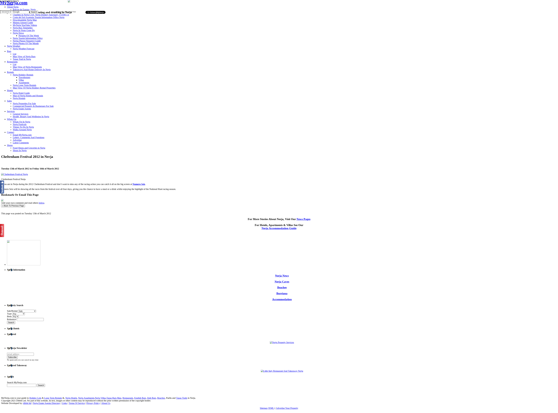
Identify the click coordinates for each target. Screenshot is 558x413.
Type (9, 313)
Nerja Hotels (71, 398)
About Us (105, 403)
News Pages (303, 219)
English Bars (140, 398)
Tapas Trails (181, 398)
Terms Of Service (77, 403)
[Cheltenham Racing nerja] (14, 174)
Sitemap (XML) (267, 408)
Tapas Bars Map (113, 398)
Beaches (282, 287)
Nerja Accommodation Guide (279, 228)
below (41, 203)
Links (64, 403)
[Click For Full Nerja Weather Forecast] (69, 1)
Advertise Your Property (287, 408)
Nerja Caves (282, 281)
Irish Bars (151, 398)
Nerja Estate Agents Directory (46, 403)
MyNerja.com (13, 2)
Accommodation (282, 299)
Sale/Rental (12, 311)
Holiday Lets (35, 398)
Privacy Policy (93, 403)
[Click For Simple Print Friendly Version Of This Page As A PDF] (2, 200)
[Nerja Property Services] (282, 342)
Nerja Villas (100, 398)
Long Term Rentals (53, 398)
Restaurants (127, 398)
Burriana (281, 293)
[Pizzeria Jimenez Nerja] (282, 371)
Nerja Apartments (86, 398)
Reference (12, 319)
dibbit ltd (27, 403)
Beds (9, 316)
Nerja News (282, 275)
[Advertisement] (112, 5)
